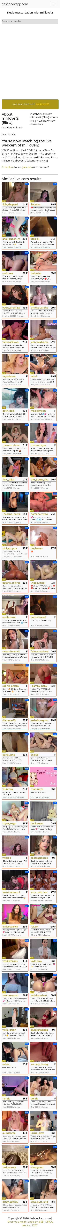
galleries (27, 167)
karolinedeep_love (11, 892)
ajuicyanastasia (39, 1029)
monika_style (38, 445)
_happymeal (38, 582)
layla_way (36, 961)
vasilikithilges (9, 961)
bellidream (37, 823)
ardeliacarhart (39, 995)
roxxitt (34, 926)
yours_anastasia (11, 307)
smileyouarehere (39, 307)
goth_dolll (8, 410)
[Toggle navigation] (54, 4)
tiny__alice (8, 479)
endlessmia (8, 617)
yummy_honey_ (39, 1064)
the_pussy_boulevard (39, 479)
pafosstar (36, 273)
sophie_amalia (10, 686)
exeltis (34, 754)
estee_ (6, 1064)
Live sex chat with (30, 104)
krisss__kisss (37, 1133)
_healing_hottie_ (11, 514)
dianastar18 (9, 720)
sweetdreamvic (11, 651)
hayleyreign (9, 823)
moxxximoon (38, 410)
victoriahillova (10, 342)
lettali (34, 376)
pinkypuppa (9, 548)
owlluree (7, 273)
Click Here (8, 167)
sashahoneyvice (39, 720)
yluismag (7, 789)
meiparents (9, 1167)
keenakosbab (10, 995)
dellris (34, 1098)
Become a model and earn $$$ (25, 1221)
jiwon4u (35, 204)
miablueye (37, 789)
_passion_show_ (11, 445)
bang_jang (8, 754)
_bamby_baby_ (39, 686)
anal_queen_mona (11, 239)
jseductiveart (38, 617)
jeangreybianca (39, 342)
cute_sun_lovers (39, 1201)
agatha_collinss (11, 582)
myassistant (9, 376)
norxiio (6, 1098)
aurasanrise (9, 1133)
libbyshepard (10, 204)
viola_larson (9, 1029)
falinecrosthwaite (39, 651)
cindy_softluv (10, 1201)
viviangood (37, 1167)
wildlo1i (6, 858)
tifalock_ (36, 239)
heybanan (37, 548)
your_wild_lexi (39, 892)
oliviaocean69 (10, 926)
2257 (35, 1225)
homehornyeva (39, 514)
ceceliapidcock (39, 858)
